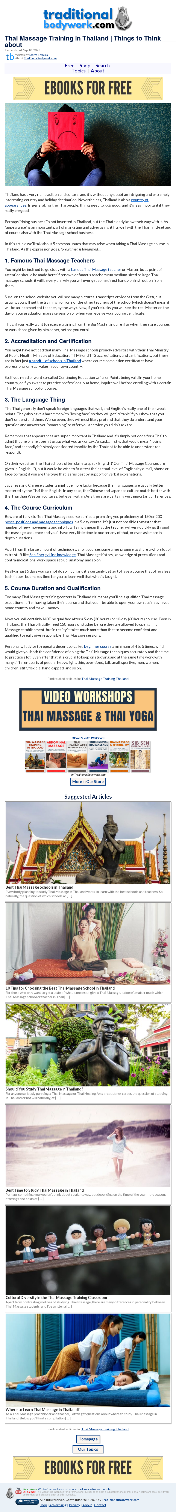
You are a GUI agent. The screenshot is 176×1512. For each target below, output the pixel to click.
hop (86, 65)
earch (103, 65)
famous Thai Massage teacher (96, 269)
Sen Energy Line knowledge (52, 554)
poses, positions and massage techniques (39, 521)
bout (97, 71)
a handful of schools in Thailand (55, 360)
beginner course (98, 646)
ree (70, 65)
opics (79, 71)
